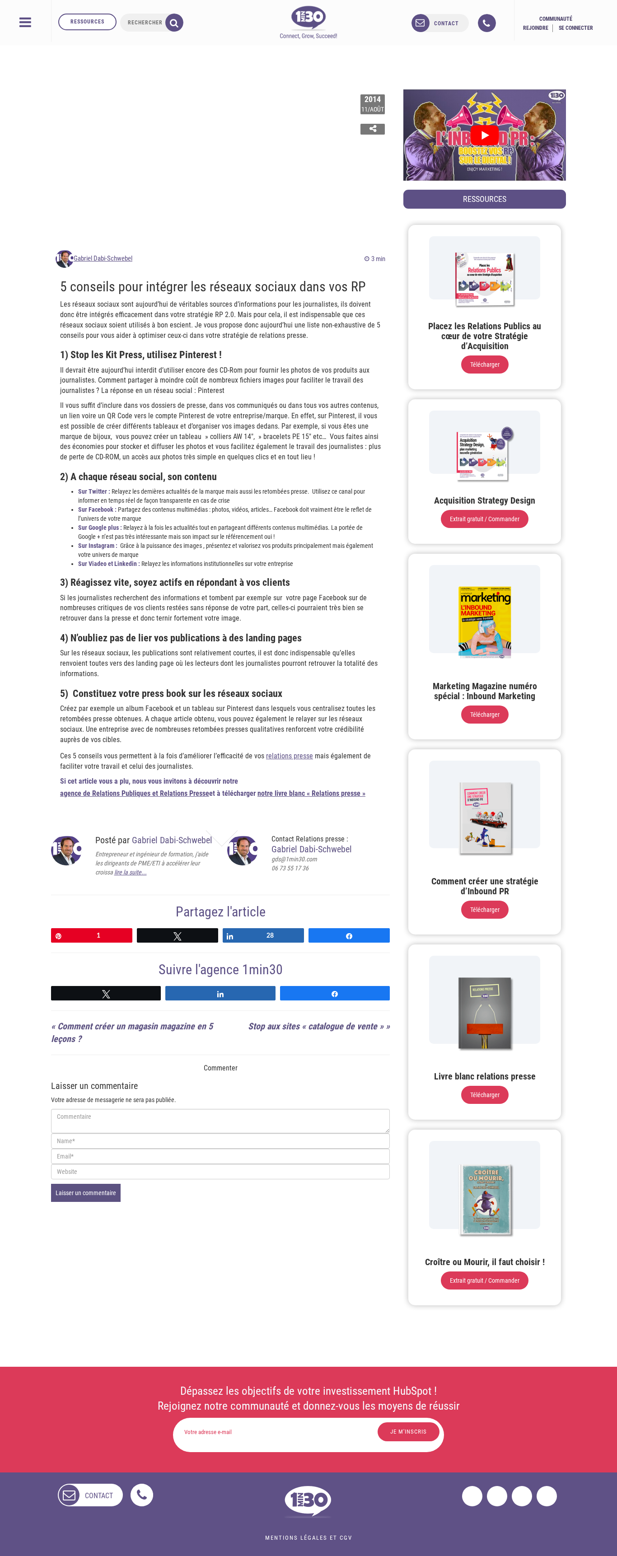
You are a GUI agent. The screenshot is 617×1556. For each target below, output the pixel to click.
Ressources (87, 22)
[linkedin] (522, 1496)
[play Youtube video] (484, 135)
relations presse (289, 756)
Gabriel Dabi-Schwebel (103, 258)
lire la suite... (130, 872)
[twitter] (497, 1496)
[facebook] (472, 1496)
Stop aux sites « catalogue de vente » (315, 1026)
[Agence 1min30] (308, 22)
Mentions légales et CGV (308, 1537)
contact (446, 23)
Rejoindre (535, 28)
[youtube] (547, 1496)
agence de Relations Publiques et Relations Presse (134, 793)
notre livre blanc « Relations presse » (311, 793)
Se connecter (576, 28)
